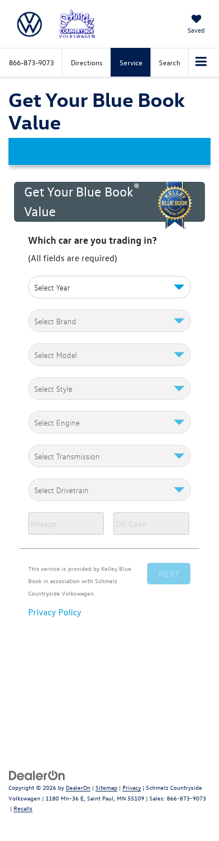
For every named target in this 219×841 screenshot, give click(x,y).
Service (131, 62)
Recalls (23, 808)
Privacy (131, 787)
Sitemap (106, 787)
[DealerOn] (37, 774)
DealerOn (78, 787)
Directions (87, 62)
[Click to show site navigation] (201, 62)
